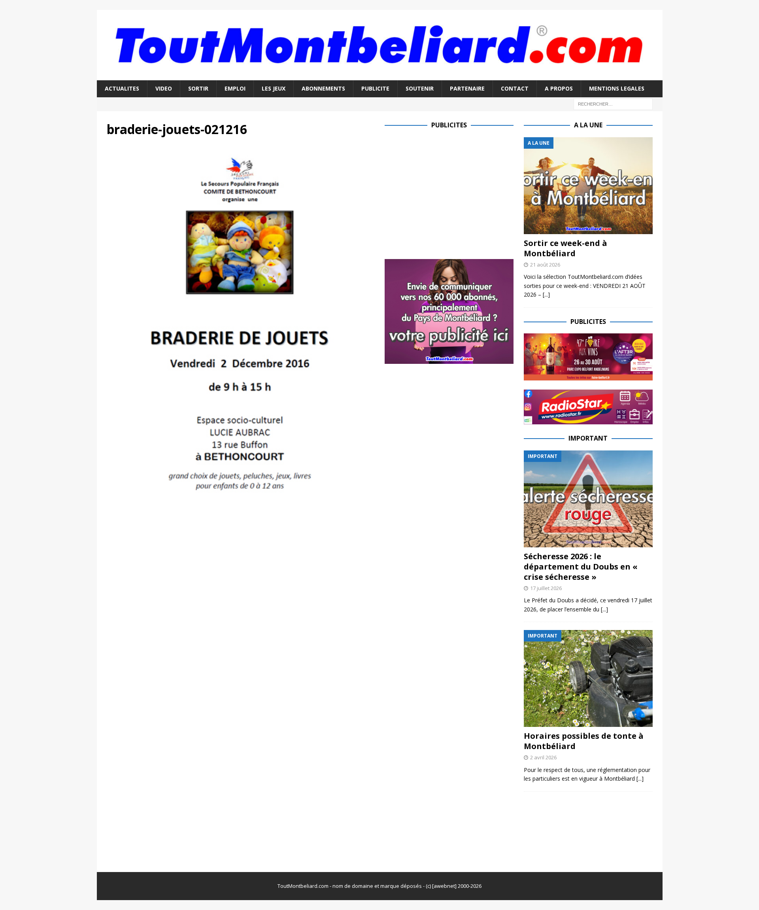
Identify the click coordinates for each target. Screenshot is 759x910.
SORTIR (198, 88)
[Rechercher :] (613, 103)
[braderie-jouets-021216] (241, 491)
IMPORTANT (588, 438)
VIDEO (163, 88)
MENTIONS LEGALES (616, 88)
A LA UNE (588, 125)
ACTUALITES (122, 88)
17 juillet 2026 (546, 588)
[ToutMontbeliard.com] (380, 75)
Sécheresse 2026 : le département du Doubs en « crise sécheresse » (581, 566)
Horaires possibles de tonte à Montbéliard (584, 740)
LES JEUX (273, 88)
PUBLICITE (375, 88)
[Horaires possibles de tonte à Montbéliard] (588, 678)
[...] (546, 294)
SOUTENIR (420, 88)
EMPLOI (235, 88)
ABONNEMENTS (323, 88)
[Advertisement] (451, 192)
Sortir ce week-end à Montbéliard (565, 248)
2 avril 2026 (543, 757)
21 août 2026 (545, 264)
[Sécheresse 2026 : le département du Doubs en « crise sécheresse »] (588, 498)
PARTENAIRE (467, 88)
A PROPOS (559, 88)
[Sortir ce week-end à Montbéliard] (588, 185)
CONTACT (515, 88)
